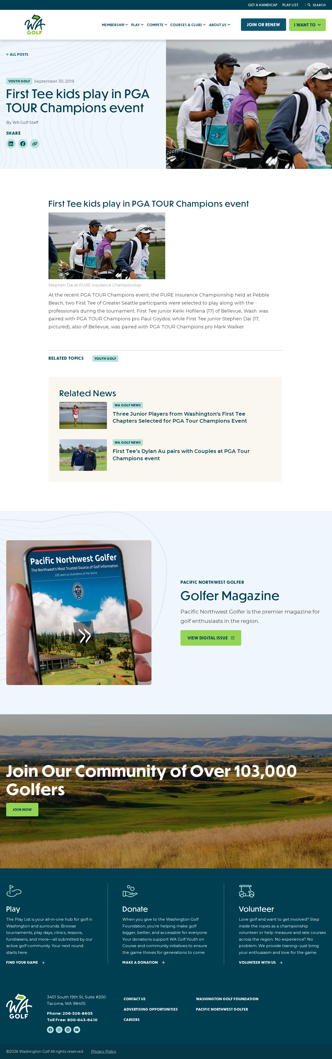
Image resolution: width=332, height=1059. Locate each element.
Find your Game (22, 962)
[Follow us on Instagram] (59, 1029)
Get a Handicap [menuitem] (263, 5)
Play (136, 25)
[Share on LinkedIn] (11, 143)
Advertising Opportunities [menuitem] (151, 1009)
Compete (155, 25)
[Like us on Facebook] (50, 1029)
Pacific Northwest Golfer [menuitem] (222, 1009)
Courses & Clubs (186, 25)
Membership (113, 25)
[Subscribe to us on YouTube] (76, 1029)
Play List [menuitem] (290, 5)
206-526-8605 (78, 1013)
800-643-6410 (82, 1019)
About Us (218, 25)
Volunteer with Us (257, 962)
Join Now (22, 809)
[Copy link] (34, 143)
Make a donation (140, 962)
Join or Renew (263, 24)
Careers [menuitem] (132, 1019)
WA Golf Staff (25, 122)
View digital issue (208, 638)
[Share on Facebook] (22, 143)
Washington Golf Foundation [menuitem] (227, 999)
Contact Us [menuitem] (135, 999)
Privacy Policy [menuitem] (103, 1051)
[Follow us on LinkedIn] (68, 1029)
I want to (305, 25)
